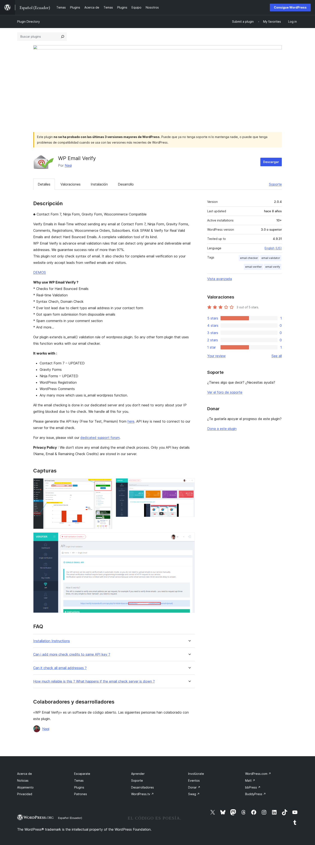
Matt (250, 780)
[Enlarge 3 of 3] (189, 538)
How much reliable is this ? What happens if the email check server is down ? (94, 681)
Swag (194, 794)
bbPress (253, 787)
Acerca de (24, 773)
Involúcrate (196, 773)
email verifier (253, 266)
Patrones (80, 794)
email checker (249, 258)
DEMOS (39, 272)
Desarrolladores (142, 787)
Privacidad (24, 794)
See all (277, 356)
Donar (194, 787)
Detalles (44, 184)
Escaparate (82, 773)
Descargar (271, 162)
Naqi (68, 165)
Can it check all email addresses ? (60, 668)
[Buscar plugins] (62, 36)
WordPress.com (258, 773)
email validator (270, 258)
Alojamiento (25, 787)
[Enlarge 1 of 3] (106, 484)
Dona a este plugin (222, 428)
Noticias (22, 780)
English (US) (273, 248)
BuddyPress (255, 794)
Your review (216, 356)
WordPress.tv (142, 794)
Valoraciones (70, 184)
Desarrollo (126, 184)
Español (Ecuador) (70, 818)
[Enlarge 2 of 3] (189, 484)
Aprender (138, 773)
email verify (272, 266)
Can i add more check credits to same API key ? (71, 654)
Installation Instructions (51, 641)
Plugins (79, 787)
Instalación (99, 184)
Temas (79, 780)
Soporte (275, 184)
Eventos (194, 780)
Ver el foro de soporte (224, 392)
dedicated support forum (100, 437)
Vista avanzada (219, 279)
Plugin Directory (28, 21)
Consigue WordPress (290, 7)
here (131, 421)
